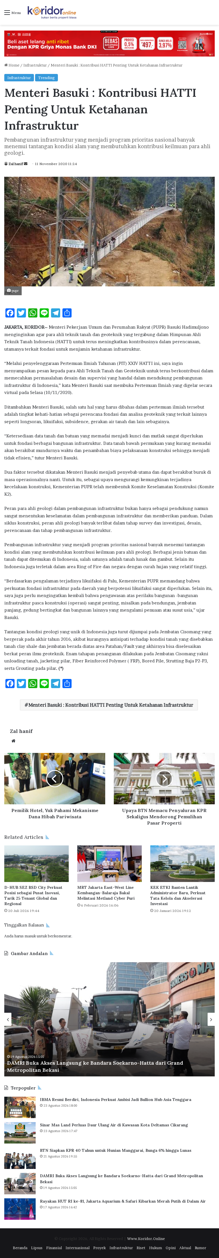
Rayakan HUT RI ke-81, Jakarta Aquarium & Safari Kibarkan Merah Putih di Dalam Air (123, 1201)
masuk (30, 936)
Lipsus (36, 1247)
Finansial (54, 1247)
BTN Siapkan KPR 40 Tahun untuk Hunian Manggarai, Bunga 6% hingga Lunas (115, 1150)
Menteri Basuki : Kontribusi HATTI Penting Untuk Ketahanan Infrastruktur (111, 705)
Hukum (155, 1247)
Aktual (185, 1247)
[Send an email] (25, 164)
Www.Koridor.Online (146, 1238)
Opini (171, 1247)
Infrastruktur (35, 65)
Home (13, 65)
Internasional (78, 1247)
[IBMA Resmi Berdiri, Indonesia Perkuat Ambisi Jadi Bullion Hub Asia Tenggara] (20, 1107)
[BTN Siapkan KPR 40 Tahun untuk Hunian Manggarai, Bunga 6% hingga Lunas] (20, 1158)
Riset (141, 1247)
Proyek (99, 1247)
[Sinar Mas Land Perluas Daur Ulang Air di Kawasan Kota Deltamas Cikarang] (20, 1133)
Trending (46, 77)
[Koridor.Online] (52, 12)
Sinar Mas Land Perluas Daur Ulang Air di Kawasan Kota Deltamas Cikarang (114, 1125)
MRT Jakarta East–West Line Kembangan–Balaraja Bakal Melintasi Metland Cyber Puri (106, 893)
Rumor (200, 1247)
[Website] (13, 740)
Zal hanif (16, 164)
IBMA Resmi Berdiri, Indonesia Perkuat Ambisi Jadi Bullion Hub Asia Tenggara (115, 1099)
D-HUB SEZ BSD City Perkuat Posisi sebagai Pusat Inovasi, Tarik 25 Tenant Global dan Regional (33, 895)
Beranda (20, 1247)
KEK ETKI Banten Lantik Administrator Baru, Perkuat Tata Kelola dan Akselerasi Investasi (178, 895)
